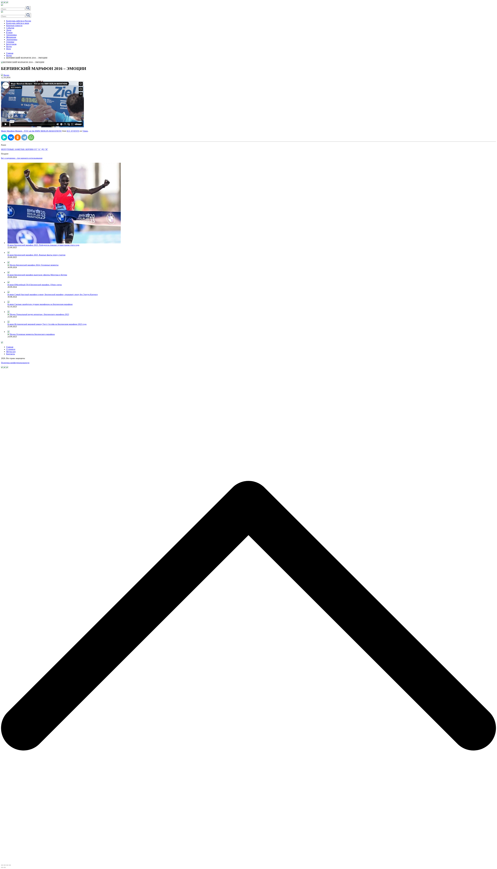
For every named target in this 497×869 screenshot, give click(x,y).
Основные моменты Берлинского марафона (35, 334)
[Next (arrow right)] (5, 867)
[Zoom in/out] (10, 865)
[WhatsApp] (31, 137)
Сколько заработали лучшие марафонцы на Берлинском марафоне (43, 304)
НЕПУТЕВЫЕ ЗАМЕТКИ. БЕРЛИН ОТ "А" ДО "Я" (24, 149)
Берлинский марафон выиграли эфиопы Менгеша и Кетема (40, 275)
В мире (9, 32)
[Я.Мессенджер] (4, 137)
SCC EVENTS (73, 131)
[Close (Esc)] (2, 865)
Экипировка (11, 39)
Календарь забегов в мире (17, 23)
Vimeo (85, 131)
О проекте (10, 349)
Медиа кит (11, 351)
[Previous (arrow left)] (2, 867)
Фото (8, 49)
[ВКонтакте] (11, 137)
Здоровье (10, 42)
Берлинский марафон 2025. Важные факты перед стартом (39, 255)
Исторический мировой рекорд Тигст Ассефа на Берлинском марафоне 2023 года (50, 324)
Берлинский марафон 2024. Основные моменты (37, 265)
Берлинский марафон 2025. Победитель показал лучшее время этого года (46, 245)
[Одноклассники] (17, 137)
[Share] (5, 865)
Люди (8, 30)
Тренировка (11, 35)
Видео (9, 46)
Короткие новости (14, 25)
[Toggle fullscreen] (7, 865)
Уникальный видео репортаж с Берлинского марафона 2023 (42, 314)
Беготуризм (11, 44)
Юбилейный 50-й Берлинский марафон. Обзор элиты (38, 285)
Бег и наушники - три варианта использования (21, 158)
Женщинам (11, 37)
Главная (9, 53)
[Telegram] (24, 137)
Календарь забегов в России (18, 21)
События (10, 28)
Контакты (10, 354)
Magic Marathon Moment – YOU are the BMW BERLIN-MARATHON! (31, 131)
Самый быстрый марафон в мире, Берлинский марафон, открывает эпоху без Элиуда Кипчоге (56, 294)
